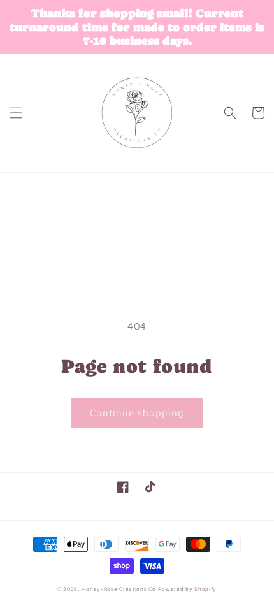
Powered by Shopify (187, 589)
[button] (16, 113)
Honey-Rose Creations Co (119, 589)
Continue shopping (137, 412)
